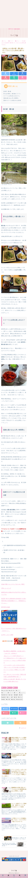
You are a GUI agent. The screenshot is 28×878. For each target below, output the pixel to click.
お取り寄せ (12, 690)
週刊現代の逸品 (5, 607)
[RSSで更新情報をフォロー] (20, 722)
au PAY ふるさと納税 (7, 634)
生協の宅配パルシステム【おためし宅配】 (13, 584)
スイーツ (10, 687)
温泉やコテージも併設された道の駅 (12, 100)
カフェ (18, 690)
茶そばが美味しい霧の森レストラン (12, 93)
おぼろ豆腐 (5, 690)
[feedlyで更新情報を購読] (7, 722)
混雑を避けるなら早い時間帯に (11, 98)
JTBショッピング (6, 588)
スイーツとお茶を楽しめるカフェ (11, 95)
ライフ (16, 687)
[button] (25, 425)
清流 (16, 697)
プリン (16, 692)
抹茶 (21, 695)
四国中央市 (5, 695)
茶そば (21, 697)
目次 (10, 86)
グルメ (4, 687)
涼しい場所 (10, 697)
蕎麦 (4, 699)
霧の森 (13, 699)
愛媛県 (16, 695)
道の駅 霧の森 (7, 91)
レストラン (23, 692)
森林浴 (4, 697)
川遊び (11, 695)
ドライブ (11, 692)
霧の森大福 (20, 699)
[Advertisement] (14, 14)
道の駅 (8, 699)
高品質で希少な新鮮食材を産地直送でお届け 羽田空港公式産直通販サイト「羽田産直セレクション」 (13, 601)
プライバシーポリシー (14, 873)
